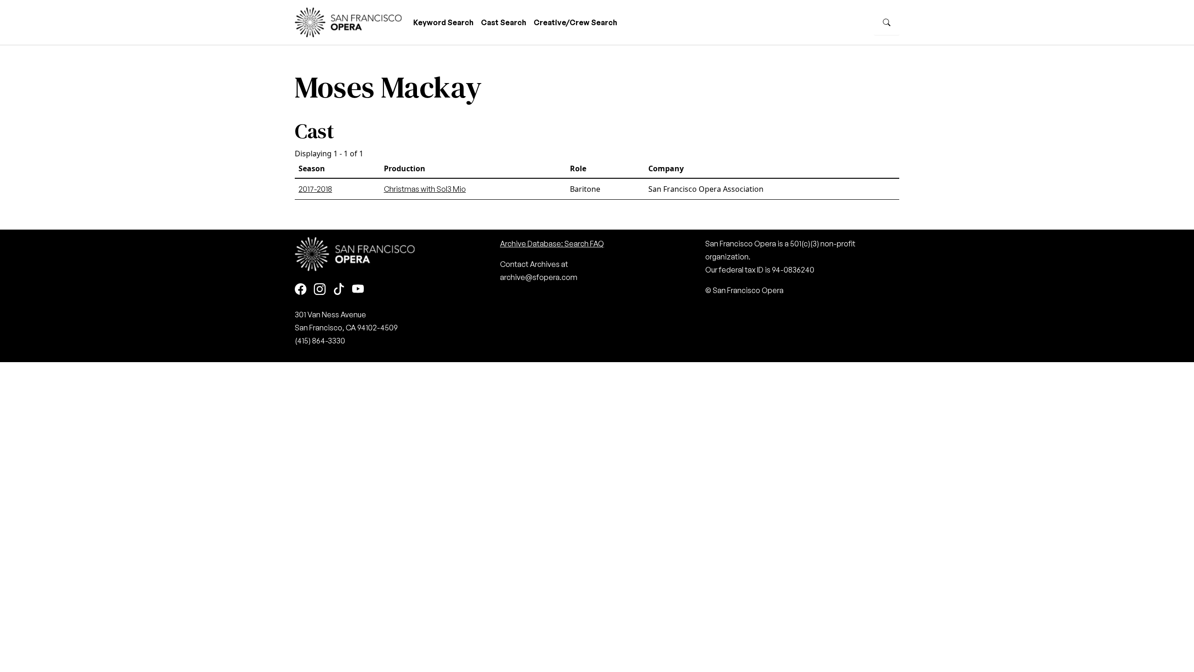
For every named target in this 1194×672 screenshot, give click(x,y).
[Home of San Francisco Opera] (348, 21)
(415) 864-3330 (320, 340)
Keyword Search (443, 22)
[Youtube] (358, 290)
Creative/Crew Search (575, 22)
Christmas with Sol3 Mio (425, 189)
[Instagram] (320, 290)
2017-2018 (315, 189)
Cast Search (503, 22)
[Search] (886, 22)
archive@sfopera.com (538, 277)
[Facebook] (300, 290)
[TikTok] (339, 290)
